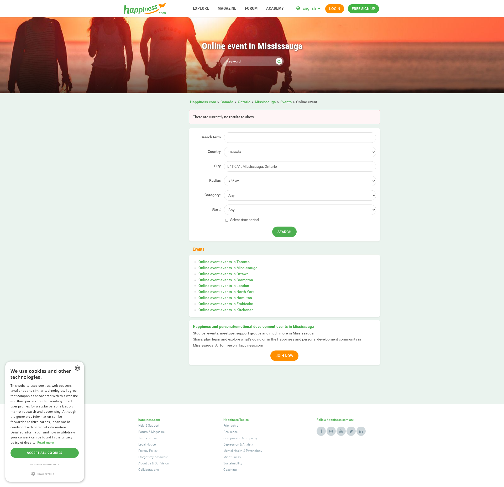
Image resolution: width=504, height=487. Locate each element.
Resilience (230, 432)
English (309, 8)
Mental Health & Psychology (242, 451)
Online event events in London (223, 286)
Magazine (158, 432)
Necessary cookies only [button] (45, 464)
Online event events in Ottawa (223, 274)
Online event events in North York (226, 292)
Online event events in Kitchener (225, 310)
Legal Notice (147, 444)
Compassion (232, 438)
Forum (143, 432)
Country (214, 151)
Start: (216, 209)
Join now (284, 356)
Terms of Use (147, 438)
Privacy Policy (148, 451)
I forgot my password (153, 457)
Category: (212, 195)
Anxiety (248, 444)
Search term (211, 137)
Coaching (230, 470)
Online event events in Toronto (224, 262)
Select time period (244, 220)
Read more (45, 442)
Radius (215, 180)
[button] (44, 473)
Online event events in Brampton (225, 280)
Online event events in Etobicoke (225, 304)
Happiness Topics (236, 420)
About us (144, 463)
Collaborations (148, 470)
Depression (231, 444)
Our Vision (162, 463)
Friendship (230, 425)
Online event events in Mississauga (228, 268)
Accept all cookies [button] (44, 453)
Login (334, 9)
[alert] (44, 422)
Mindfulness (232, 457)
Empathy (251, 438)
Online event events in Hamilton (225, 298)
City (217, 166)
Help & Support (148, 425)
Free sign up (363, 9)
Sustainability (232, 463)
